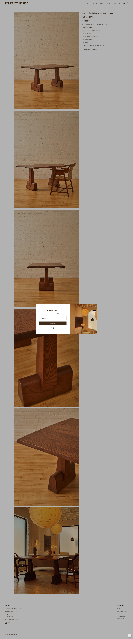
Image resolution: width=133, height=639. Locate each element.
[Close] (95, 306)
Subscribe (53, 323)
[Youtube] (51, 328)
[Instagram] (53, 328)
